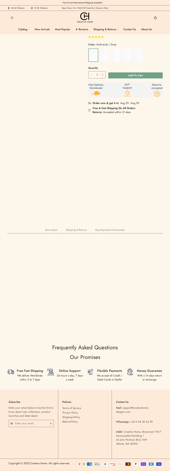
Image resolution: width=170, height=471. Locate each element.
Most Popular (62, 29)
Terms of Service (71, 408)
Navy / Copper (116, 55)
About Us (146, 29)
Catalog (22, 29)
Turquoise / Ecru (138, 55)
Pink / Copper (105, 55)
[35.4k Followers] (79, 464)
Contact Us (130, 29)
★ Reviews (81, 29)
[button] (96, 37)
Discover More (102, 8)
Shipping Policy (71, 417)
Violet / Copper (127, 55)
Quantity (93, 68)
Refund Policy (70, 422)
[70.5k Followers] (84, 464)
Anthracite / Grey (93, 55)
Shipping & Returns (104, 29)
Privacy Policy (70, 413)
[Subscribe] (51, 423)
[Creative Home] (85, 18)
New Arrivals (42, 29)
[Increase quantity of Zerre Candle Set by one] (102, 74)
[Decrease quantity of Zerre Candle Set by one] (91, 74)
